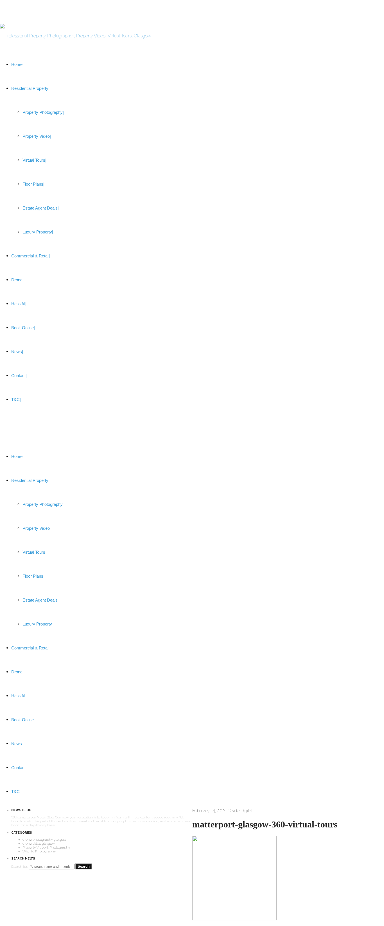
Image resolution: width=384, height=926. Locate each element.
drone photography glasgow (44, 840)
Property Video (36, 528)
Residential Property (29, 480)
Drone (16, 671)
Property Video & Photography (46, 847)
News (16, 743)
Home (16, 456)
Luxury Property (37, 624)
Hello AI (18, 695)
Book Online (22, 719)
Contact (18, 767)
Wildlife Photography (39, 851)
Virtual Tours (33, 552)
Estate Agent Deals (40, 600)
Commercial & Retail (30, 647)
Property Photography (42, 504)
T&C (15, 791)
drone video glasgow (38, 843)
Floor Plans (32, 576)
